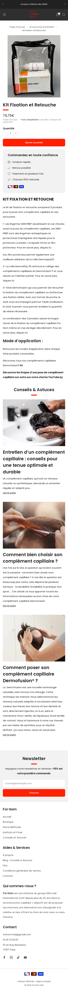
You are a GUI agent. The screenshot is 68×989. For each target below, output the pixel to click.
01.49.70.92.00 (10, 939)
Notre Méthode (12, 827)
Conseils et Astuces (14, 837)
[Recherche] (63, 14)
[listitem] (34, 4)
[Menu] (4, 14)
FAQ (5, 865)
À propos (8, 855)
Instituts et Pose (12, 832)
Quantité (8, 128)
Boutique (8, 822)
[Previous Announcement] (3, 4)
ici (61, 377)
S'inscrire (34, 792)
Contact (8, 876)
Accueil (7, 816)
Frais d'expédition (30, 119)
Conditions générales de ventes (22, 870)
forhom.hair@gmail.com (17, 934)
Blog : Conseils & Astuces (17, 860)
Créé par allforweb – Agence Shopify (34, 981)
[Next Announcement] (65, 4)
